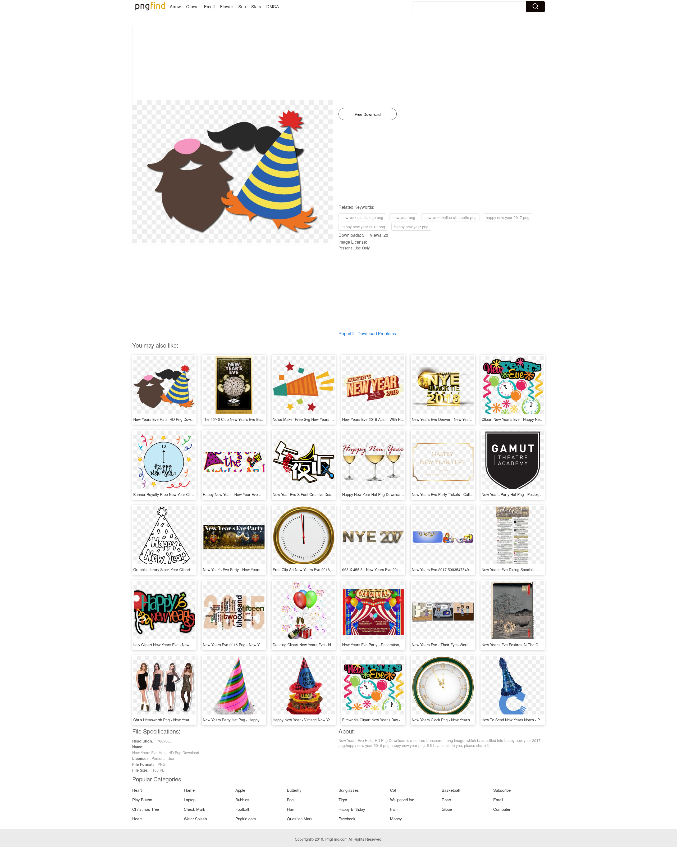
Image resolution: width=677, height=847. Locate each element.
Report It (346, 333)
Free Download (368, 114)
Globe (447, 809)
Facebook (346, 818)
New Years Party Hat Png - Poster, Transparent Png (525, 494)
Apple (240, 790)
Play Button (142, 799)
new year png (403, 217)
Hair (290, 809)
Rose (446, 799)
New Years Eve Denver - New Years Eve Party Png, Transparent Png (469, 419)
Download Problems (377, 333)
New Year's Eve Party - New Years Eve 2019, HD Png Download (256, 569)
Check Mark (194, 809)
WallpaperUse (402, 799)
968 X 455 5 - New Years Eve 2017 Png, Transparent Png (390, 569)
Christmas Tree (145, 809)
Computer (501, 809)
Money (396, 818)
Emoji (209, 6)
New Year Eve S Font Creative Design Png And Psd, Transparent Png (331, 494)
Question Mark (300, 818)
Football (242, 809)
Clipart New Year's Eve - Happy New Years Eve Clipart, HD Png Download (543, 419)
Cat (393, 790)
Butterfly (294, 790)
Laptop (189, 799)
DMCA (272, 6)
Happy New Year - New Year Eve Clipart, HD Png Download (253, 494)
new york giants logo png (362, 217)
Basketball (451, 790)
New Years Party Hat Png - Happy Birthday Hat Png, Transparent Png (261, 719)
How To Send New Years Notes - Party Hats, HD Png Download (535, 719)
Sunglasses (348, 790)
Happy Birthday (351, 809)
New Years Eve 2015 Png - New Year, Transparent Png (249, 644)
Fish (393, 809)
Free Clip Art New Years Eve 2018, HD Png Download (318, 569)
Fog (290, 799)
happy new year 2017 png (507, 217)
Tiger (342, 799)
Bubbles (242, 799)
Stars (256, 6)
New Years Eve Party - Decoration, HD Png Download (387, 644)
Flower (226, 6)
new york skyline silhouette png (450, 217)
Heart (137, 790)
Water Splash (195, 818)
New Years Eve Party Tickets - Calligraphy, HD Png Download (463, 494)
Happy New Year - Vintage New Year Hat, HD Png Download (323, 719)
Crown (192, 6)
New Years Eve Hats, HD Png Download (166, 419)
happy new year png (411, 226)
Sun (242, 6)
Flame (189, 790)
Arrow (175, 6)
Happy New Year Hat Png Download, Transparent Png (387, 494)
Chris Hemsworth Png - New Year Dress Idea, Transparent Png (186, 719)
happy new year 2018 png (363, 226)
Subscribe (502, 790)
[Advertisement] (232, 63)
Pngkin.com (245, 818)
